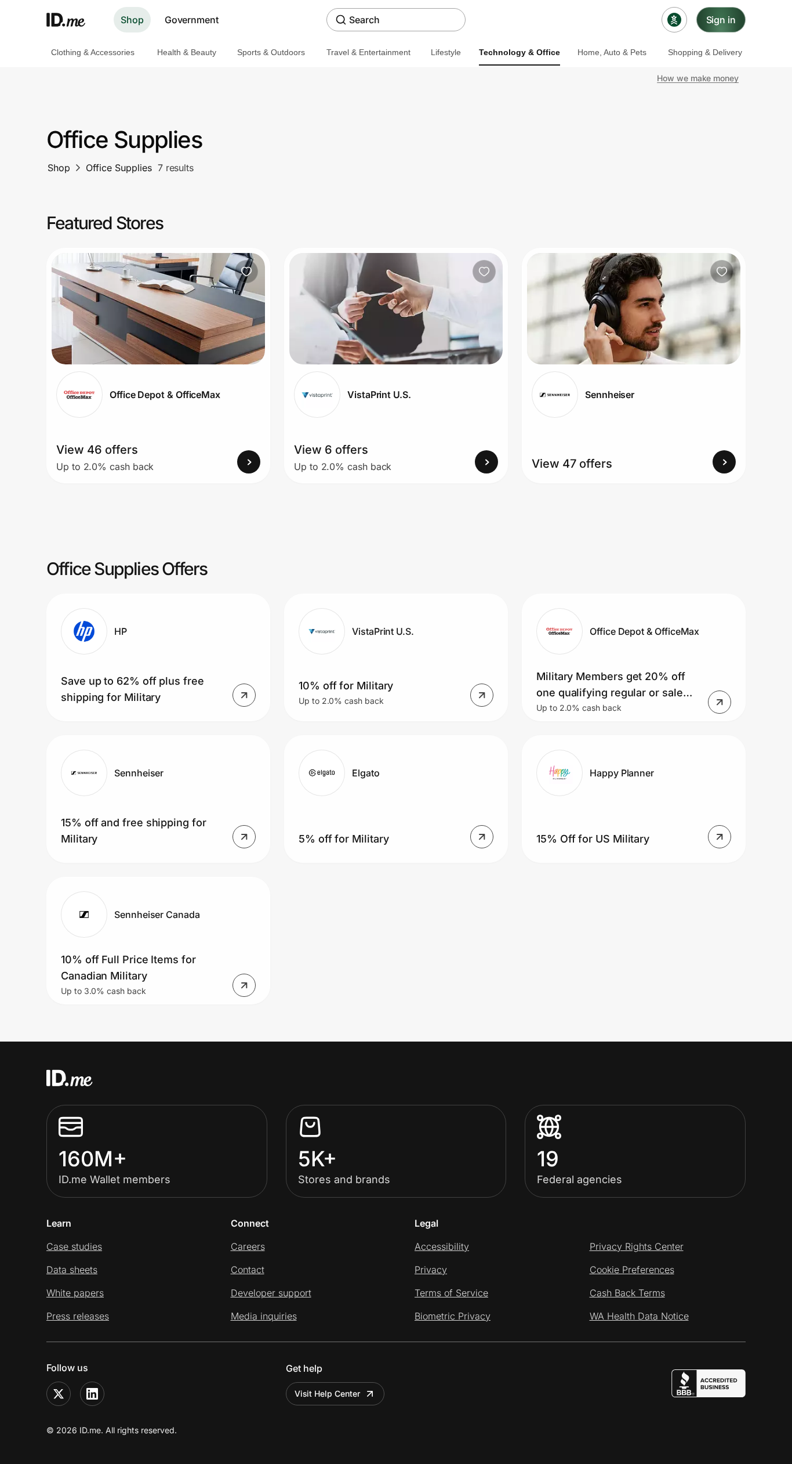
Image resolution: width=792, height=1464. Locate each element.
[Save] (246, 271)
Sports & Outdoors (271, 52)
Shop (132, 20)
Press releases (77, 1316)
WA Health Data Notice (639, 1316)
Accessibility (442, 1246)
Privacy (431, 1269)
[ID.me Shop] (73, 20)
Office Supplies (119, 167)
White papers (75, 1293)
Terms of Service (451, 1293)
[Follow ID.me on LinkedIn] (92, 1394)
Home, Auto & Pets (611, 52)
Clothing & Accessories (93, 52)
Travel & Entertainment (368, 52)
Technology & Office (519, 52)
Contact (247, 1269)
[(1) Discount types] (674, 19)
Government (192, 20)
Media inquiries (264, 1316)
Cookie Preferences (632, 1269)
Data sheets (71, 1269)
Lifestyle (446, 52)
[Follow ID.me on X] (58, 1394)
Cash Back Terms (627, 1293)
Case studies (74, 1246)
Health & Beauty (186, 52)
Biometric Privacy (453, 1316)
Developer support (271, 1293)
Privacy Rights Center (637, 1246)
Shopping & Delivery (705, 52)
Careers (248, 1246)
